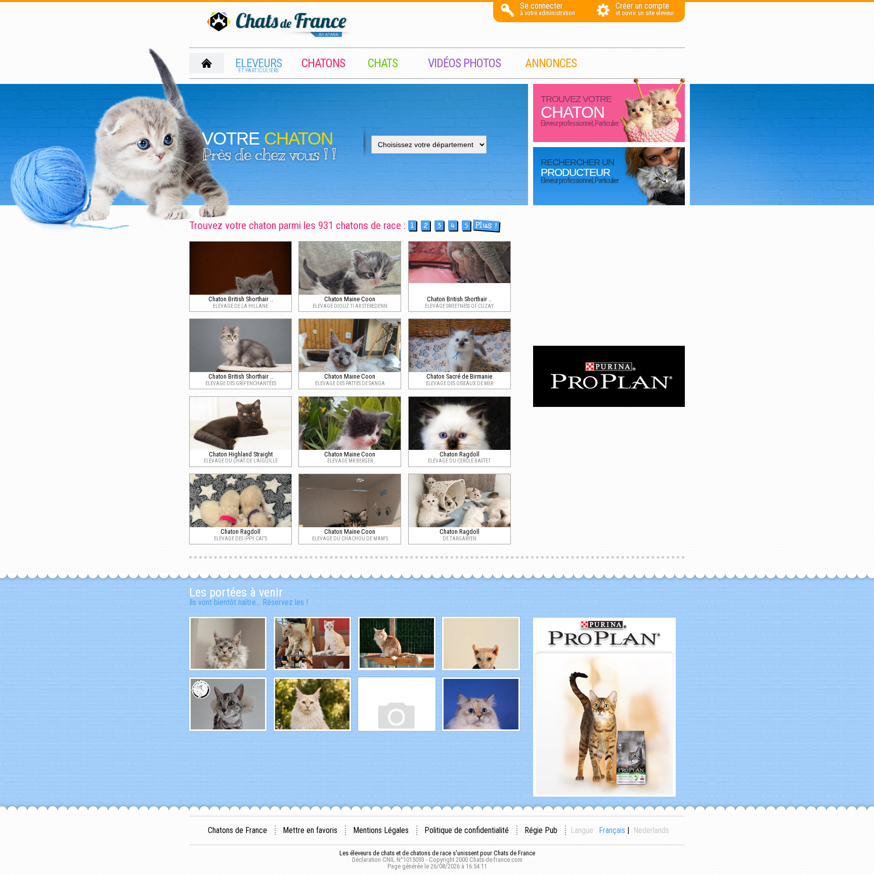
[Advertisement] (609, 276)
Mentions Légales (381, 830)
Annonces (551, 63)
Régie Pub (541, 830)
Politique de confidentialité (466, 830)
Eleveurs (258, 64)
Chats (383, 63)
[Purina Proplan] (609, 404)
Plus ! (486, 226)
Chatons (323, 63)
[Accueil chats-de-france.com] (280, 25)
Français (612, 830)
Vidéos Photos (464, 63)
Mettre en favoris (310, 830)
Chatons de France (237, 830)
